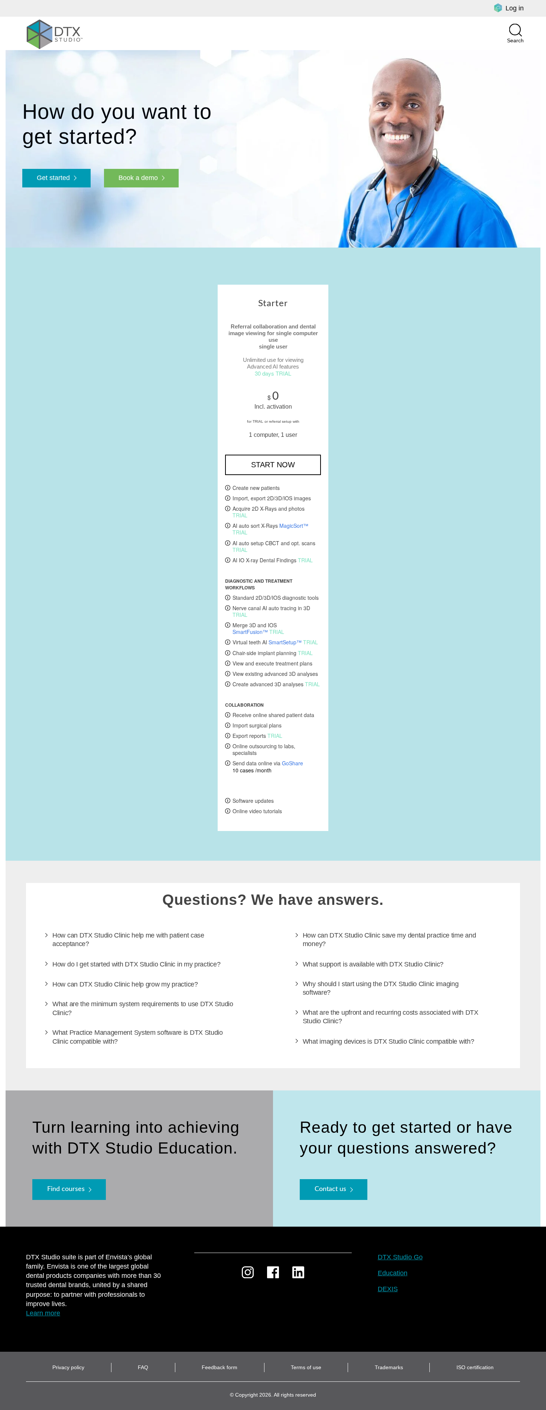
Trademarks (389, 1367)
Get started (53, 177)
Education (392, 1273)
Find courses (66, 1189)
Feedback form (219, 1367)
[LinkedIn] (298, 1272)
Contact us (330, 1189)
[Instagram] (248, 1272)
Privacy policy (68, 1367)
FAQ (143, 1367)
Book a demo (138, 177)
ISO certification (475, 1367)
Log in (515, 8)
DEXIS (388, 1289)
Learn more (43, 1313)
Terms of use (306, 1367)
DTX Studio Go (400, 1257)
